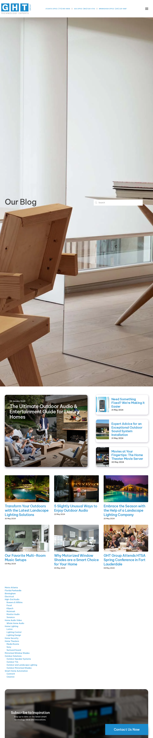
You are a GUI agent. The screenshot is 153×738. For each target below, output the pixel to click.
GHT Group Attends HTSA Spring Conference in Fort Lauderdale (124, 559)
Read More (15, 459)
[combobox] (118, 203)
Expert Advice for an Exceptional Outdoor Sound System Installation (126, 429)
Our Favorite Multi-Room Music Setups (25, 557)
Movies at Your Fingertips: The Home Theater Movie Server (127, 455)
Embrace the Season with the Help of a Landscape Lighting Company (124, 510)
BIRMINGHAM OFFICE (106, 9)
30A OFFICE (78, 9)
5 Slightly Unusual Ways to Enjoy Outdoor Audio (75, 508)
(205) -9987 (121, 9)
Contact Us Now (127, 729)
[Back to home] (16, 8)
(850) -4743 (89, 9)
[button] (146, 8)
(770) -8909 (64, 9)
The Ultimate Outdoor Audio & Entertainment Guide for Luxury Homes (45, 411)
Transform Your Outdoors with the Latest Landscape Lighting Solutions (27, 510)
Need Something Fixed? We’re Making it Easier (128, 402)
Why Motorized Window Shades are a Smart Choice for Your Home (76, 559)
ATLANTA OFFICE (51, 9)
